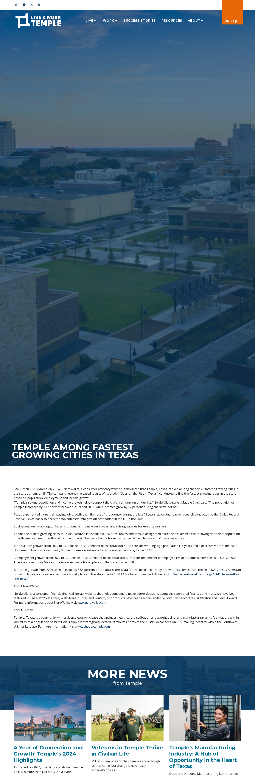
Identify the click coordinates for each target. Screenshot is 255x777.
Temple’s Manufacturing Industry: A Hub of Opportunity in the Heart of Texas (203, 757)
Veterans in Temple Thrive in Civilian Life (127, 750)
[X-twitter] (32, 5)
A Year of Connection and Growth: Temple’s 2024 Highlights (48, 753)
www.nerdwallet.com (92, 602)
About (194, 20)
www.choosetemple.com (93, 626)
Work (108, 20)
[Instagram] (17, 5)
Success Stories (140, 20)
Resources (171, 20)
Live (89, 20)
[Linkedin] (39, 5)
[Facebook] (24, 5)
